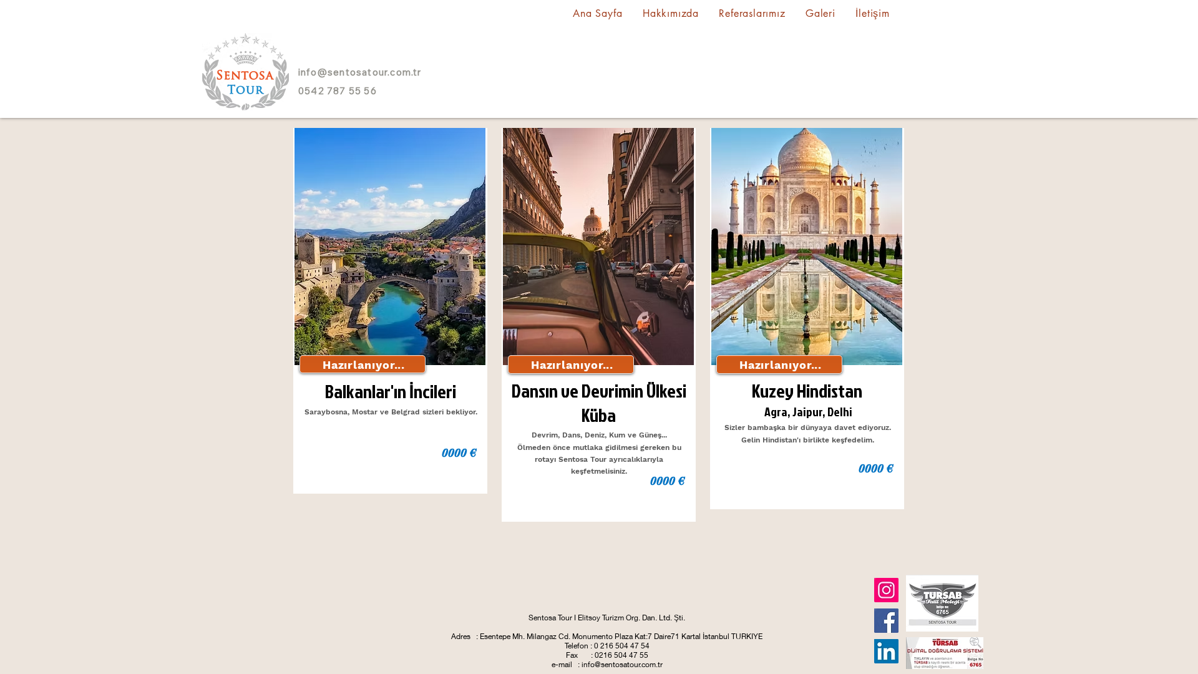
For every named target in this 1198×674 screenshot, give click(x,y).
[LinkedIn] (886, 651)
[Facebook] (886, 620)
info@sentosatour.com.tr (360, 72)
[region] (390, 311)
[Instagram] (886, 590)
